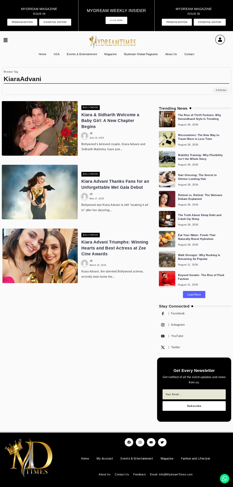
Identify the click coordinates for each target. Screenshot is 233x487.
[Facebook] (194, 313)
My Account (104, 458)
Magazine (110, 54)
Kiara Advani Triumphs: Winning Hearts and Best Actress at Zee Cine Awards (114, 248)
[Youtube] (194, 336)
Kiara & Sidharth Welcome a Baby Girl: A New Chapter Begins (110, 120)
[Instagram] (194, 325)
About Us (171, 54)
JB (91, 133)
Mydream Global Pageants (141, 54)
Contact (189, 54)
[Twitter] (194, 347)
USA (57, 54)
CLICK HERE (116, 20)
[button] (6, 41)
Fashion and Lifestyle (195, 458)
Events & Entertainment (82, 54)
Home (42, 54)
